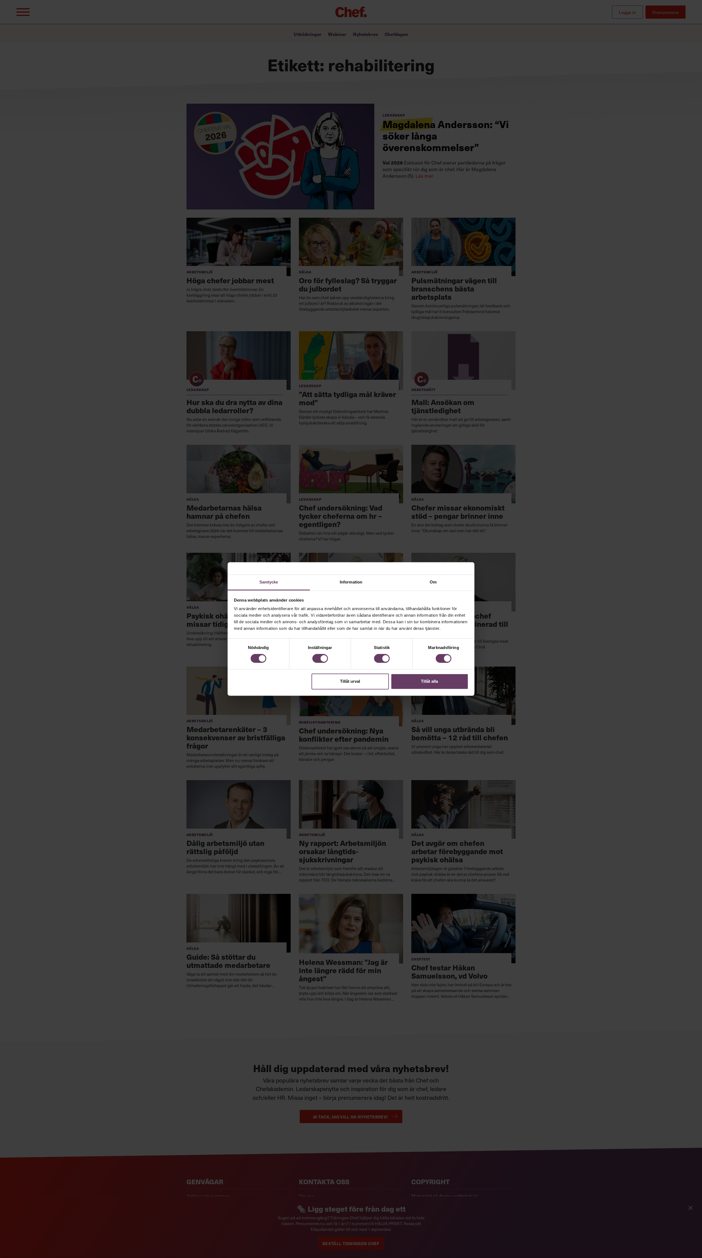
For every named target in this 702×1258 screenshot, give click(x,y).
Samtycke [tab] (268, 582)
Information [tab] (351, 582)
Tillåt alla (429, 681)
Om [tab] (433, 582)
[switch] (320, 658)
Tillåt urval (350, 681)
